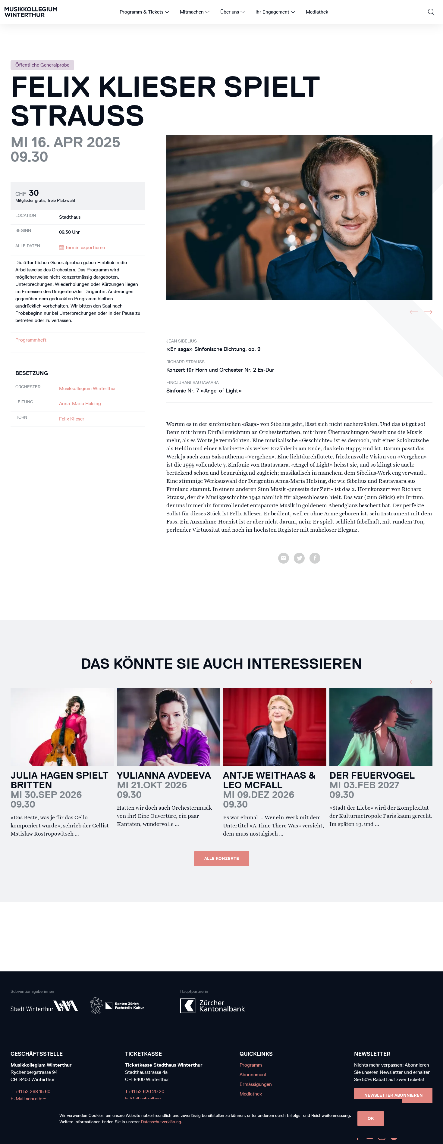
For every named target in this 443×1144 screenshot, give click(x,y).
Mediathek (251, 1094)
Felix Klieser (71, 419)
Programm (251, 1065)
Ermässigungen (256, 1084)
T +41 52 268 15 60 (30, 1091)
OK (371, 1118)
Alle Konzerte (221, 858)
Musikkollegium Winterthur (87, 388)
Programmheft (30, 340)
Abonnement (253, 1074)
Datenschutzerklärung (161, 1121)
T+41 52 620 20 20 (144, 1091)
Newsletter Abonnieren (393, 1095)
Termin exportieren (84, 247)
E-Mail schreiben (28, 1099)
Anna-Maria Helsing (80, 403)
